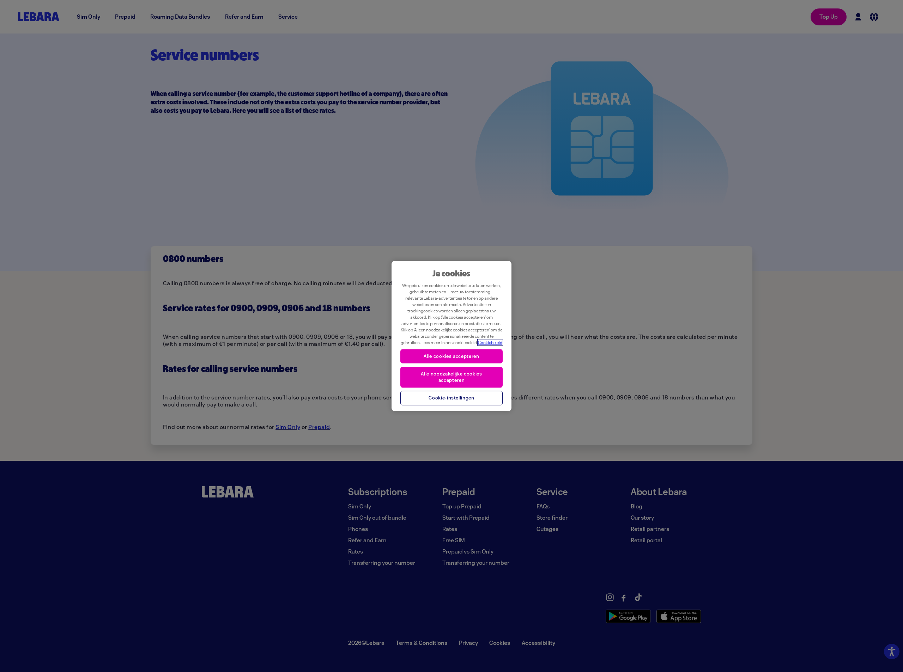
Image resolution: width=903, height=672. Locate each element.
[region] (451, 336)
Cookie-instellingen (451, 398)
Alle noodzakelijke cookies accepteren (451, 377)
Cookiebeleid (490, 342)
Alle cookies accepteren (451, 356)
